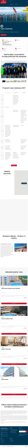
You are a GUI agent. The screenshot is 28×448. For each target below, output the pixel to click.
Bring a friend (2, 442)
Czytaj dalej (25, 297)
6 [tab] (15, 346)
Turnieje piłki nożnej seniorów (13, 432)
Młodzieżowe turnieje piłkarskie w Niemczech (4, 434)
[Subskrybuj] (26, 431)
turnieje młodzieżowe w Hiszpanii (7, 414)
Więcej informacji (3, 34)
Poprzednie (1, 81)
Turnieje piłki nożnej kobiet (13, 431)
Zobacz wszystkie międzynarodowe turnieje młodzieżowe (8, 421)
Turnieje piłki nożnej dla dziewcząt (13, 430)
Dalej (26, 81)
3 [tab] (14, 316)
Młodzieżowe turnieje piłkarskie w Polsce (4, 436)
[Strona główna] (4, 2)
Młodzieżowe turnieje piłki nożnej (13, 429)
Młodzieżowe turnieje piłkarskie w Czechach (4, 432)
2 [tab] (13, 316)
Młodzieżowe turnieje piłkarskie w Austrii (4, 430)
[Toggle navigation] (26, 1)
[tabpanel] (14, 281)
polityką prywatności (21, 434)
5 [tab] (14, 346)
